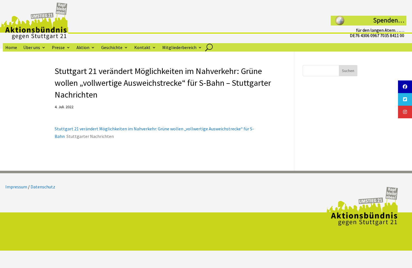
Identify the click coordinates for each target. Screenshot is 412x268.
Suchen (348, 70)
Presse (58, 47)
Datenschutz (43, 187)
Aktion (83, 47)
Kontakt (142, 47)
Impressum (16, 187)
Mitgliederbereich (179, 47)
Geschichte (111, 47)
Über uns (31, 47)
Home (11, 47)
